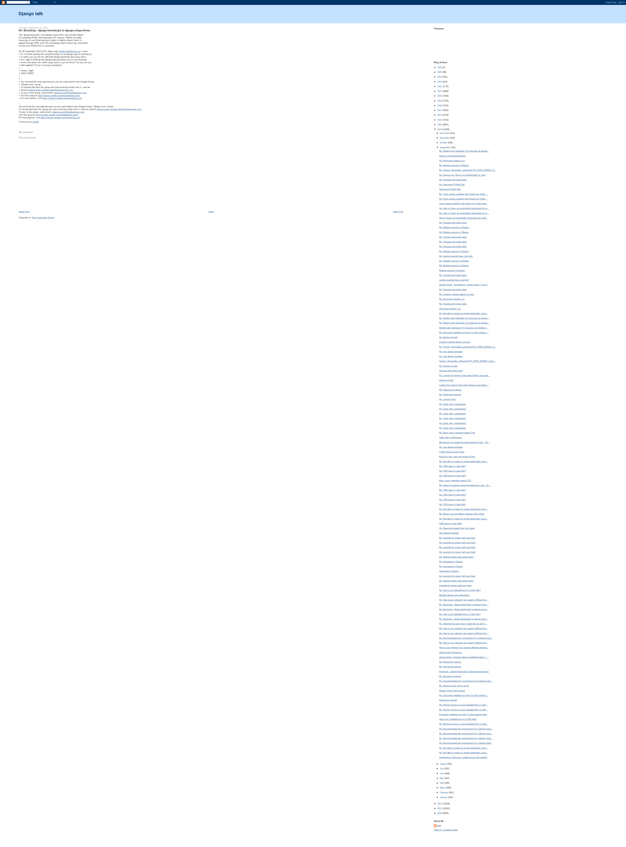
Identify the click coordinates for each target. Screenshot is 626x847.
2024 (440, 77)
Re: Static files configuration (452, 404)
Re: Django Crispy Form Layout (454, 686)
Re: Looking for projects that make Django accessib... (464, 375)
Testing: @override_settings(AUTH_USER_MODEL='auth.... (467, 361)
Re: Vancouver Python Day (452, 184)
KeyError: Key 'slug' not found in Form (457, 456)
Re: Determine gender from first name (457, 528)
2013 (440, 129)
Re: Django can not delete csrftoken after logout (461, 514)
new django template (449, 533)
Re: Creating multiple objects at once (456, 294)
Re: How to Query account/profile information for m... (464, 208)
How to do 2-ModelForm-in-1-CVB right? (458, 719)
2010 (440, 813)
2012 (440, 803)
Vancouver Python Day (450, 189)
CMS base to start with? (450, 523)
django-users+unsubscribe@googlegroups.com (51, 90)
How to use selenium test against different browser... (464, 647)
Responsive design (448, 700)
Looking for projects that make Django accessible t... (464, 385)
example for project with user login (455, 585)
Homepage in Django (449, 571)
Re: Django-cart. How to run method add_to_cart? (462, 175)
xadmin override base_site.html (454, 280)
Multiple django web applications (454, 595)
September (445, 147)
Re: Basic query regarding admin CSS (457, 433)
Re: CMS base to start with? (452, 466)
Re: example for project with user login (457, 538)
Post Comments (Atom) (43, 217)
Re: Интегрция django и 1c (452, 160)
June (442, 773)
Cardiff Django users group (451, 452)
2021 (440, 91)
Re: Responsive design (450, 394)
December (445, 133)
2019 (440, 101)
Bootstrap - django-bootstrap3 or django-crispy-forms (464, 671)
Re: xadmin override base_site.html (456, 256)
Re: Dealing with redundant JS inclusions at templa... (464, 151)
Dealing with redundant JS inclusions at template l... (463, 328)
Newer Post (24, 212)
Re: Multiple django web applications (456, 557)
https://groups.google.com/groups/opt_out (62, 98)
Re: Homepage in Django (451, 562)
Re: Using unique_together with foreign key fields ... (463, 194)
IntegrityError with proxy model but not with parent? (463, 757)
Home (211, 212)
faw (439, 826)
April (442, 783)
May (442, 778)
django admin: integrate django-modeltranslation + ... (464, 657)
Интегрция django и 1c (450, 309)
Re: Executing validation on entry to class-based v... (464, 332)
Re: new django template (450, 351)
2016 (440, 115)
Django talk (31, 13)
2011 (440, 808)
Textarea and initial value (451, 371)
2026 (440, 67)
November (445, 138)
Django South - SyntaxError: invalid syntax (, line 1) (463, 285)
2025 (440, 72)
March (443, 787)
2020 (440, 96)
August (443, 764)
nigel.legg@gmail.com (70, 51)
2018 (440, 105)
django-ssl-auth (446, 380)
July (442, 768)
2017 (440, 110)
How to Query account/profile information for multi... (463, 218)
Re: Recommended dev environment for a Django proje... (466, 638)
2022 (440, 86)
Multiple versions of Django (452, 270)
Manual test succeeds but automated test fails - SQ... (464, 442)
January (444, 797)
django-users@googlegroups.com (70, 93)
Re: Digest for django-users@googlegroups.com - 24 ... (465, 485)
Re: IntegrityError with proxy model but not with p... (463, 624)
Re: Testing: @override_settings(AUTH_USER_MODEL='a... (467, 170)
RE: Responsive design (450, 390)
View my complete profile (446, 830)
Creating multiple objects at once (454, 342)
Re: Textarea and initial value (453, 180)
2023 (440, 81)
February (444, 792)
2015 (440, 120)
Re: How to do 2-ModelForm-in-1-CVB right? (460, 590)
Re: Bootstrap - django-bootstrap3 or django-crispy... (463, 604)
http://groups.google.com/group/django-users (59, 95)
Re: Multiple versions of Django (454, 165)
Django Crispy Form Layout (452, 690)
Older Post (398, 212)
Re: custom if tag (447, 399)
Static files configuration (450, 437)
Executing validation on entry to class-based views (463, 714)
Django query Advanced (450, 652)
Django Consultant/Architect (452, 156)
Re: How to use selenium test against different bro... (463, 600)
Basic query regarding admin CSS (455, 480)
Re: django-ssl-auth (448, 337)
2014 (440, 124)
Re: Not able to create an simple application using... (463, 313)
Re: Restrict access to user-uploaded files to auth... (463, 705)
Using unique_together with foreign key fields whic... (463, 203)
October (444, 142)
